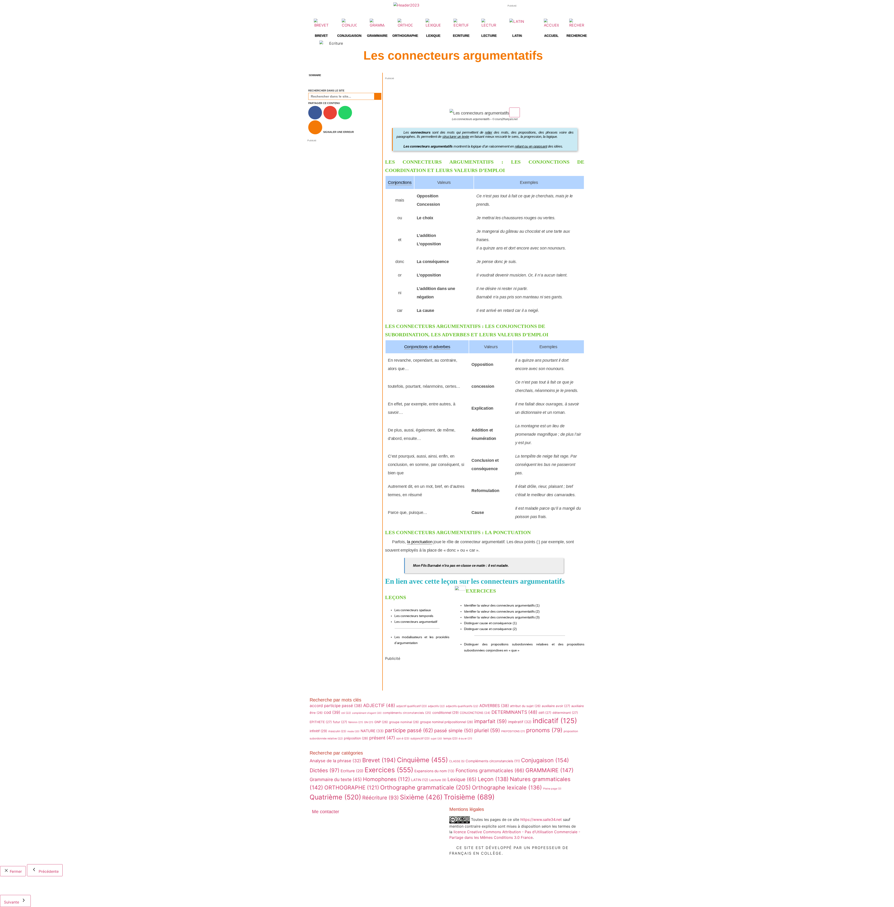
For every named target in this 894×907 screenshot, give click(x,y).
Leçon (493, 779)
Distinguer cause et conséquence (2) (490, 629)
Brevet (379, 760)
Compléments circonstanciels (493, 761)
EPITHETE (321, 722)
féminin (355, 722)
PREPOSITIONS (513, 731)
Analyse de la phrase (335, 760)
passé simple (453, 730)
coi (346, 713)
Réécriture (380, 798)
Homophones (386, 779)
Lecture (437, 780)
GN (368, 722)
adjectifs (436, 706)
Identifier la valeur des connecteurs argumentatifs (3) (501, 617)
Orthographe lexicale (507, 787)
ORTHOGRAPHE (351, 787)
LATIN (419, 780)
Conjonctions (400, 182)
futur (340, 722)
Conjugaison (545, 760)
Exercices (389, 770)
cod (332, 712)
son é (402, 738)
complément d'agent (367, 713)
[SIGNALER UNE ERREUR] (315, 127)
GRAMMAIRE (549, 770)
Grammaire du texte (336, 779)
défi (544, 713)
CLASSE (456, 761)
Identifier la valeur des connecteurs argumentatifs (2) (501, 611)
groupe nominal (404, 722)
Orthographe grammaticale (425, 787)
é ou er (465, 738)
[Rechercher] (377, 96)
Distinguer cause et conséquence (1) (490, 623)
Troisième (469, 797)
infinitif (318, 731)
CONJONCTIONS (475, 713)
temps (450, 738)
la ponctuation (419, 541)
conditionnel (445, 713)
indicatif (555, 721)
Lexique (462, 779)
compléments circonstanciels (407, 713)
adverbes (441, 346)
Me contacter (325, 811)
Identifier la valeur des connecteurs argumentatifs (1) (501, 605)
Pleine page (552, 788)
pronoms (544, 730)
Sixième (421, 797)
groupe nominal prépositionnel (446, 722)
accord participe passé (336, 705)
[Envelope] (318, 824)
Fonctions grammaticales (490, 770)
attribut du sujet (525, 706)
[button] (380, 75)
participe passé (409, 730)
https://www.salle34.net (541, 819)
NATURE (372, 731)
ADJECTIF (379, 705)
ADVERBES (494, 705)
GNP (381, 722)
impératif (520, 722)
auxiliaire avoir (556, 706)
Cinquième (422, 760)
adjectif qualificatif (411, 706)
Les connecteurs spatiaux (412, 610)
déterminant (565, 713)
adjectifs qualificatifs (462, 706)
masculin (337, 731)
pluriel (487, 730)
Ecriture (352, 771)
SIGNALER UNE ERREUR (338, 132)
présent (382, 738)
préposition (356, 738)
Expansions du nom (434, 771)
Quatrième (335, 797)
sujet (436, 738)
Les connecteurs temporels (413, 616)
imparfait (490, 721)
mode (353, 731)
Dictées (324, 770)
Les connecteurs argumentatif (415, 622)
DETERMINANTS (514, 712)
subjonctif (420, 738)
